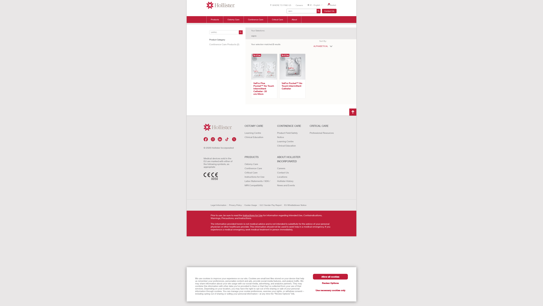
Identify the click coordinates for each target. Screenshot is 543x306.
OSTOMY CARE (254, 125)
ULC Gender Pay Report (271, 205)
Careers (299, 5)
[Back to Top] (352, 112)
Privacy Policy (235, 205)
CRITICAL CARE (319, 125)
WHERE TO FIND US (281, 5)
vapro (254, 36)
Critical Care (277, 19)
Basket (332, 4)
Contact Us (329, 11)
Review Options (330, 283)
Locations (282, 176)
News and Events (286, 185)
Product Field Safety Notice (287, 134)
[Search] (241, 32)
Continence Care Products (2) (224, 44)
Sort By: (323, 41)
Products (215, 19)
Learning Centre (253, 132)
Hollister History (285, 181)
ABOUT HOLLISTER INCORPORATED (288, 159)
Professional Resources (322, 132)
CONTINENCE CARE (289, 125)
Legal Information (218, 205)
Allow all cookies (330, 276)
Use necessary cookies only (330, 290)
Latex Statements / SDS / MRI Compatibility (257, 183)
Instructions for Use (254, 176)
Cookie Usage (250, 205)
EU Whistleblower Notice (295, 205)
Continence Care (255, 19)
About (294, 19)
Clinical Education (254, 137)
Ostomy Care (233, 19)
